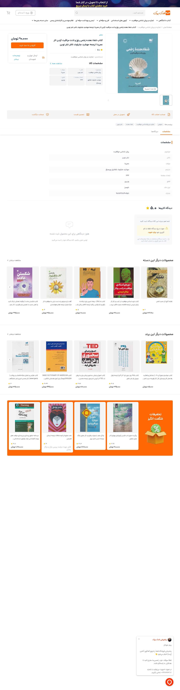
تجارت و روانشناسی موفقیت (145, 124)
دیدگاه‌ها (154, 131)
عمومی (160, 124)
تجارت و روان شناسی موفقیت (82, 57)
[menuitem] (163, 20)
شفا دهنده (129, 124)
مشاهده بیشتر (15, 260)
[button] (10, 287)
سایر (101, 34)
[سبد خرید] (8, 12)
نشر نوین (119, 124)
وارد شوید (152, 232)
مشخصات (166, 131)
